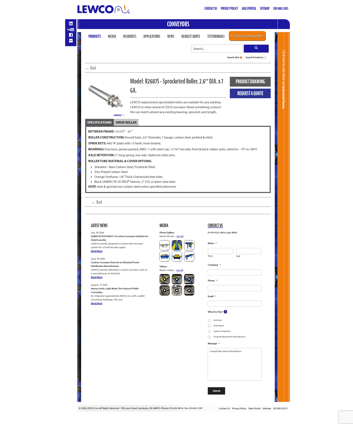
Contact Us (210, 8)
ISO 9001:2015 (280, 8)
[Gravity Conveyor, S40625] (177, 249)
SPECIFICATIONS (99, 122)
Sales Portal (249, 8)
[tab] (99, 122)
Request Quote (190, 36)
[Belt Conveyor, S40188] (189, 260)
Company (214, 264)
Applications (151, 36)
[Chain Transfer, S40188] (165, 260)
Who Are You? (215, 311)
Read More (96, 250)
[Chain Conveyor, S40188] (177, 260)
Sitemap (264, 8)
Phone (212, 280)
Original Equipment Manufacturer (230, 336)
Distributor (219, 325)
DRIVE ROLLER (126, 122)
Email (212, 296)
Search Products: (255, 57)
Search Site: (233, 57)
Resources (129, 36)
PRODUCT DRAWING (250, 81)
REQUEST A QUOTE (250, 93)
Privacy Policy (229, 8)
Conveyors (178, 24)
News (170, 36)
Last (238, 256)
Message (214, 343)
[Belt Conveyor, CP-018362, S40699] (165, 249)
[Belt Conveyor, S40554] (189, 249)
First (210, 256)
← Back (90, 67)
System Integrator (222, 331)
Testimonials (216, 36)
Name (212, 243)
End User (218, 320)
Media (112, 36)
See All (179, 236)
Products (94, 36)
